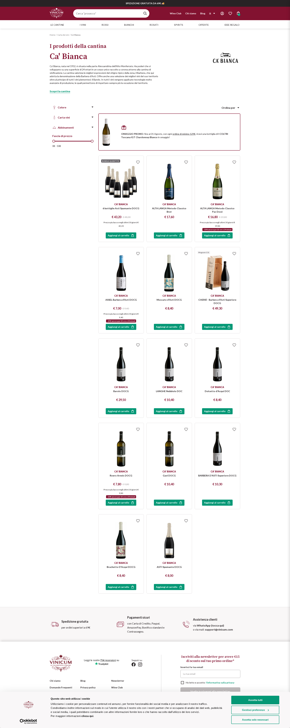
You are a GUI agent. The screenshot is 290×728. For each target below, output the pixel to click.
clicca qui (87, 716)
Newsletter (117, 680)
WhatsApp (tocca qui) (210, 625)
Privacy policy (87, 687)
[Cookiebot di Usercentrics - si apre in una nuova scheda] (28, 721)
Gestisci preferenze (253, 710)
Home (52, 35)
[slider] (53, 141)
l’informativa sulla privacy (220, 682)
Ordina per (228, 107)
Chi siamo (190, 13)
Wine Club (175, 13)
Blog (202, 13)
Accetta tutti (255, 700)
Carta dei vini (63, 35)
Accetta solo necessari (255, 719)
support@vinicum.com (219, 629)
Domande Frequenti (61, 687)
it (210, 13)
